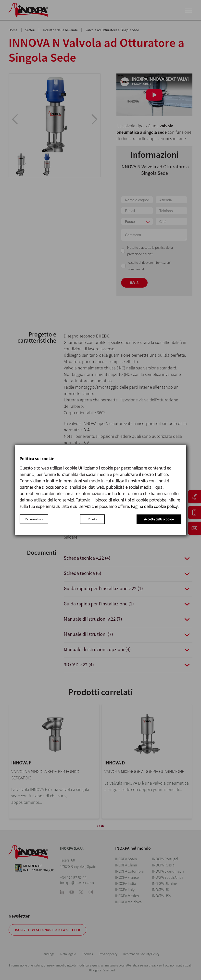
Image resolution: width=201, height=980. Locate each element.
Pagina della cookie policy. (155, 506)
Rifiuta (92, 519)
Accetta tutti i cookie (159, 519)
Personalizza (34, 519)
